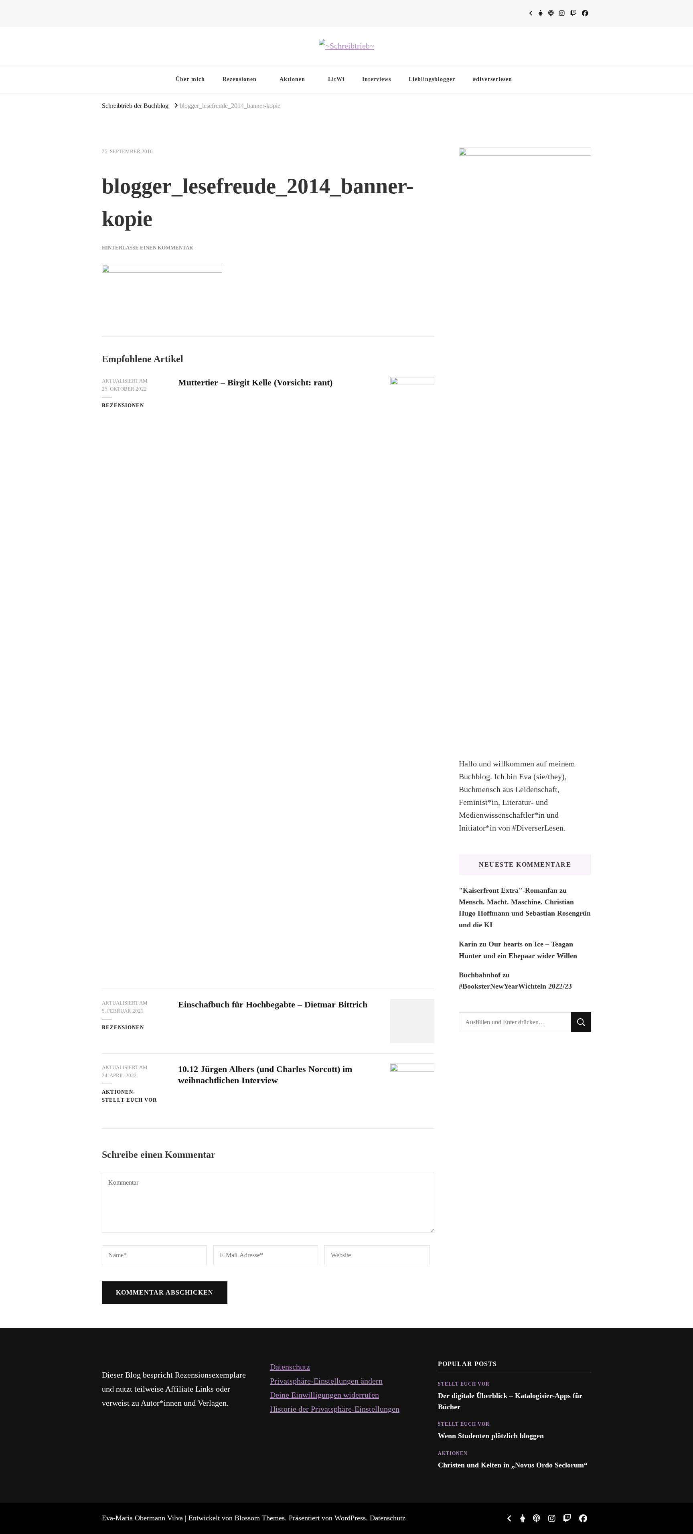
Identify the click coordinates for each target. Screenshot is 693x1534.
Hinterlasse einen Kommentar (147, 248)
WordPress (350, 1518)
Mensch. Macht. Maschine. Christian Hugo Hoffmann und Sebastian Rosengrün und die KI (525, 913)
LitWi (336, 79)
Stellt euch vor (129, 1100)
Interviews (376, 79)
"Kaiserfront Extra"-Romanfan (508, 890)
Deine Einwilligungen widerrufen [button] (324, 1394)
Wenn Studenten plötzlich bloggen (491, 1436)
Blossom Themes (260, 1518)
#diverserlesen (492, 79)
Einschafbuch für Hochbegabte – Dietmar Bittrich (272, 1004)
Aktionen (292, 79)
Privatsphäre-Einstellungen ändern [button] (326, 1380)
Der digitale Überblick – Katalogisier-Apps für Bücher (510, 1401)
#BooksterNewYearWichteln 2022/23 (515, 986)
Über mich (190, 79)
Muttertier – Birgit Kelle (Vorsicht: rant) (255, 382)
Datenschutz (290, 1366)
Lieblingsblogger (432, 79)
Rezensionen (240, 79)
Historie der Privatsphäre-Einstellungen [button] (334, 1408)
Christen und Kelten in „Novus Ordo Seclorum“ (513, 1465)
